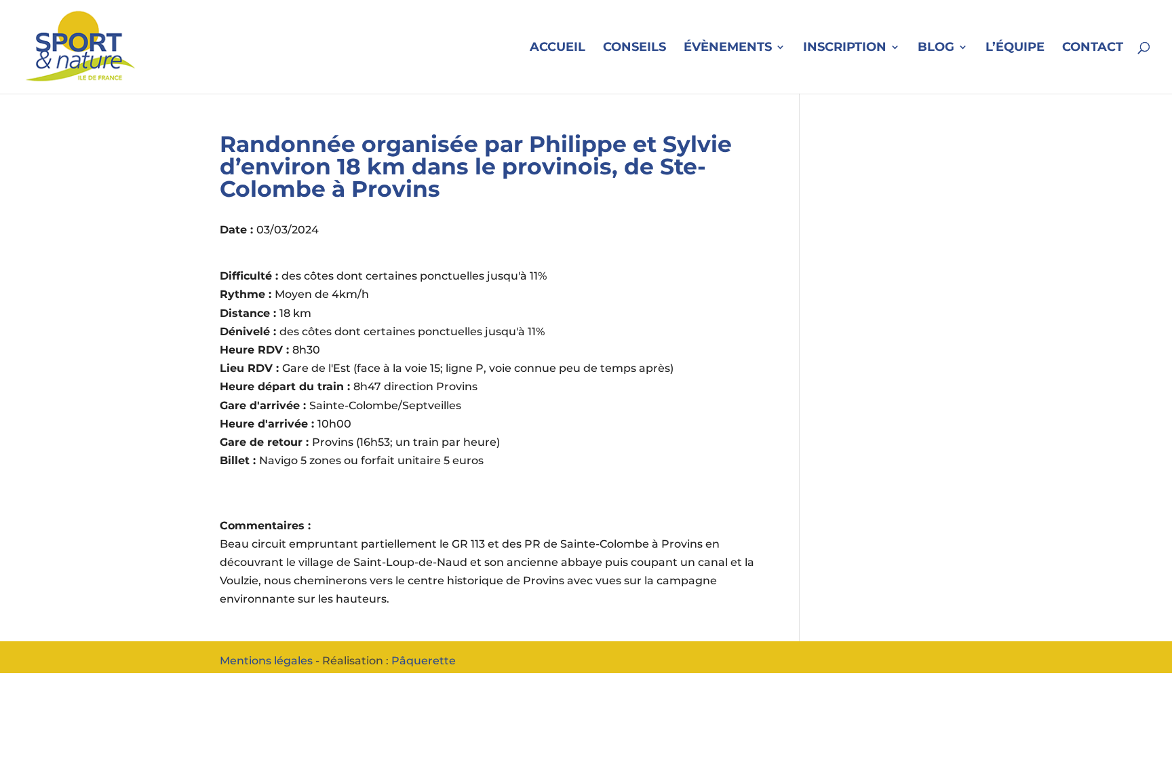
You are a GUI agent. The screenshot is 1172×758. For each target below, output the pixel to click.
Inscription (844, 48)
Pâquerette (423, 660)
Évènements (728, 48)
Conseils (634, 48)
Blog (936, 48)
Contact (1092, 48)
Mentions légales (266, 660)
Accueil (557, 48)
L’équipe (1014, 48)
